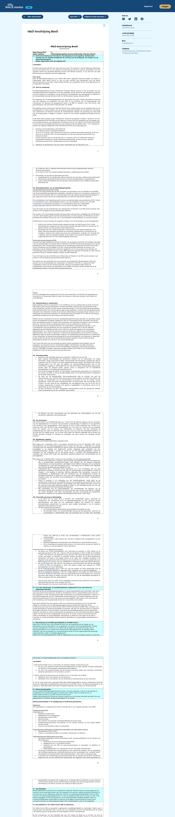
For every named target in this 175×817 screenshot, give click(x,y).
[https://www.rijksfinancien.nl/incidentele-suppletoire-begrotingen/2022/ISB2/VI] (40, 553)
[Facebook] (143, 19)
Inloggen (165, 6)
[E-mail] (125, 19)
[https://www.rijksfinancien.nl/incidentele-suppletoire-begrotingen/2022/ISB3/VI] (45, 563)
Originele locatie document (94, 17)
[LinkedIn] (137, 19)
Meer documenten (34, 17)
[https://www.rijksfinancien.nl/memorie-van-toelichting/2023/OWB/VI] (51, 568)
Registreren (148, 6)
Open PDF (74, 17)
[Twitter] (131, 19)
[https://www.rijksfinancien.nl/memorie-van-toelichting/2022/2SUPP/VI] (51, 572)
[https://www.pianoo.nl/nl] (67, 345)
